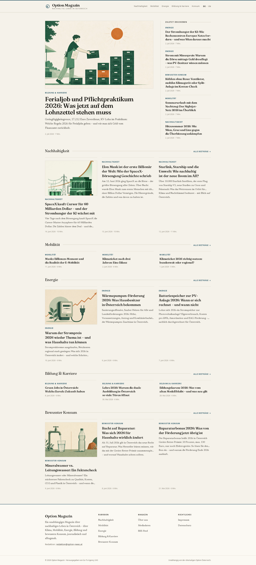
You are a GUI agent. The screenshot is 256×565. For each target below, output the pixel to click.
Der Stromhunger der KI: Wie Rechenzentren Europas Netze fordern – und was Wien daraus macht (188, 35)
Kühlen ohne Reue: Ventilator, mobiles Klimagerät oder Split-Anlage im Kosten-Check (185, 82)
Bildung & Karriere (180, 6)
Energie (165, 6)
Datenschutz (184, 525)
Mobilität (154, 6)
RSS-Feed (143, 531)
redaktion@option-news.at (69, 544)
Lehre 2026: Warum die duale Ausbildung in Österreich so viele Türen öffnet (121, 391)
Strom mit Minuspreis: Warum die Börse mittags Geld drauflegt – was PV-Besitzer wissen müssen (186, 59)
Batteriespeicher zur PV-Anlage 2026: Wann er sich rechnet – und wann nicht (180, 300)
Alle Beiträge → (202, 151)
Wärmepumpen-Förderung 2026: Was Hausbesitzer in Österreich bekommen (123, 300)
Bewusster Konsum (176, 75)
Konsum (196, 6)
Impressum (183, 520)
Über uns (143, 520)
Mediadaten (144, 525)
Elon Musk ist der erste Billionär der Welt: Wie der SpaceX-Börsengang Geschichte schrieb (127, 171)
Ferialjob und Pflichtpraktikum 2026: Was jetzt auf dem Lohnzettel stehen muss (89, 105)
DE (204, 6)
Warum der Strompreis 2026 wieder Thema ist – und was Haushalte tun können (68, 337)
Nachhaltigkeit (141, 6)
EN (209, 6)
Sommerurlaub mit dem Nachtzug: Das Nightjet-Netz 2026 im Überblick (181, 106)
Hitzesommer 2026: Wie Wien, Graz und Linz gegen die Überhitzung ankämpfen (183, 130)
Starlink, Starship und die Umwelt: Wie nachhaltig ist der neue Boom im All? (179, 171)
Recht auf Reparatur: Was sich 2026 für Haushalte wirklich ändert (122, 433)
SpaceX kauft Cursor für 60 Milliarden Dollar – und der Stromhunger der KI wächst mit (70, 208)
